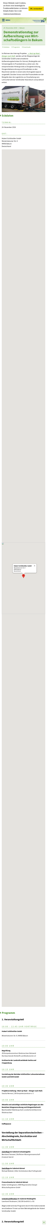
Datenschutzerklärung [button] (12, 14)
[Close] (34, 565)
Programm (16, 47)
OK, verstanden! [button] (36, 9)
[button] (23, 576)
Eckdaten (6, 47)
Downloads (26, 47)
